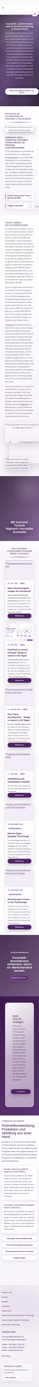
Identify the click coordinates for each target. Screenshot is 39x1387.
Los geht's (21, 1091)
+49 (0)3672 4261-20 (16, 1344)
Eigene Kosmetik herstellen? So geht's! (22, 91)
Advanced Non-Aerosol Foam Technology (18, 1315)
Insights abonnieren (18, 978)
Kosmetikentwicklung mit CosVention (19, 1251)
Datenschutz (6, 1311)
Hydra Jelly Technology (11, 1325)
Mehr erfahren (11, 1377)
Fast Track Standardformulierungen (19, 1245)
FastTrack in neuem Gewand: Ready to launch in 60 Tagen (18, 653)
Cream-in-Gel (7, 1292)
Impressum (6, 1306)
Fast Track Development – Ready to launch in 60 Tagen (19, 717)
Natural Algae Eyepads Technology (15, 1320)
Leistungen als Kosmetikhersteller (19, 1238)
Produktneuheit (15, 828)
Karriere (5, 1297)
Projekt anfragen (19, 1258)
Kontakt (5, 1302)
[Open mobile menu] (34, 13)
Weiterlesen (19, 616)
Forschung (9, 325)
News (22, 583)
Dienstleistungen (11, 157)
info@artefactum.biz (15, 1350)
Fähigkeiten (24, 404)
